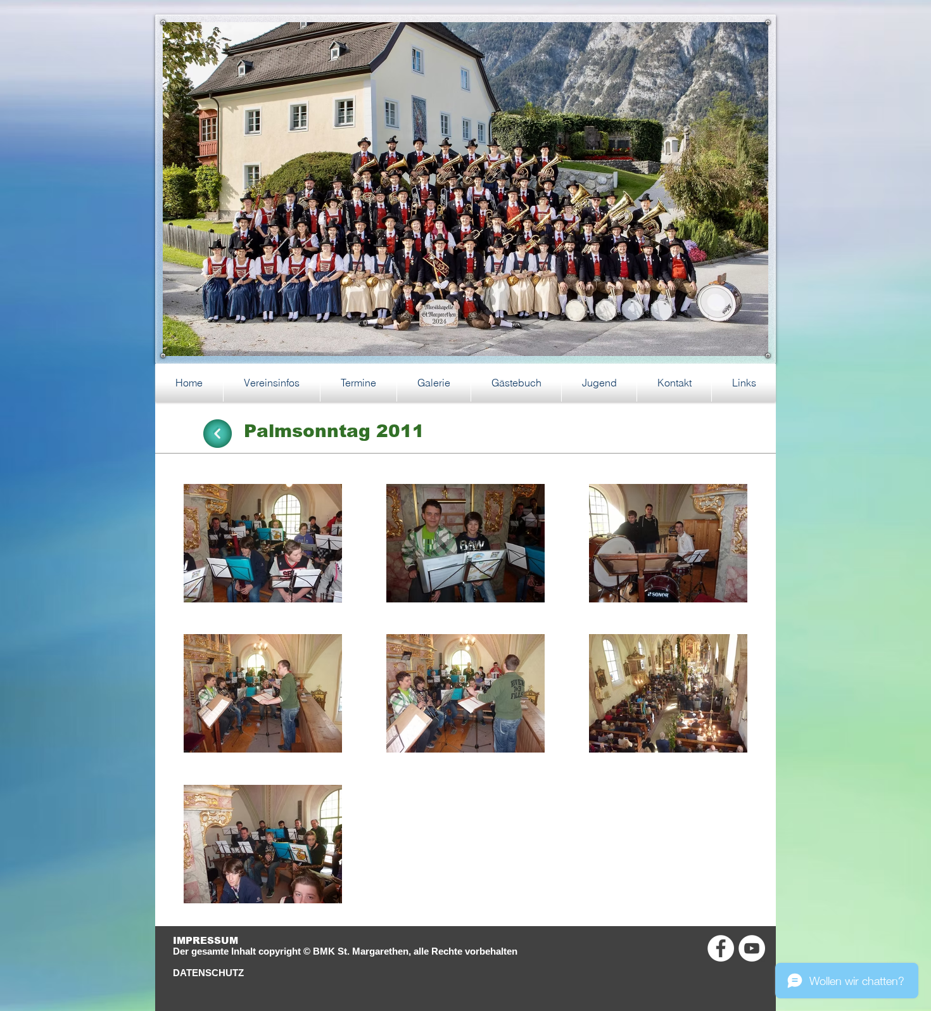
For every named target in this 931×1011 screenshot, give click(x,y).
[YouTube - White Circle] (751, 948)
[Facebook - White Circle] (720, 948)
